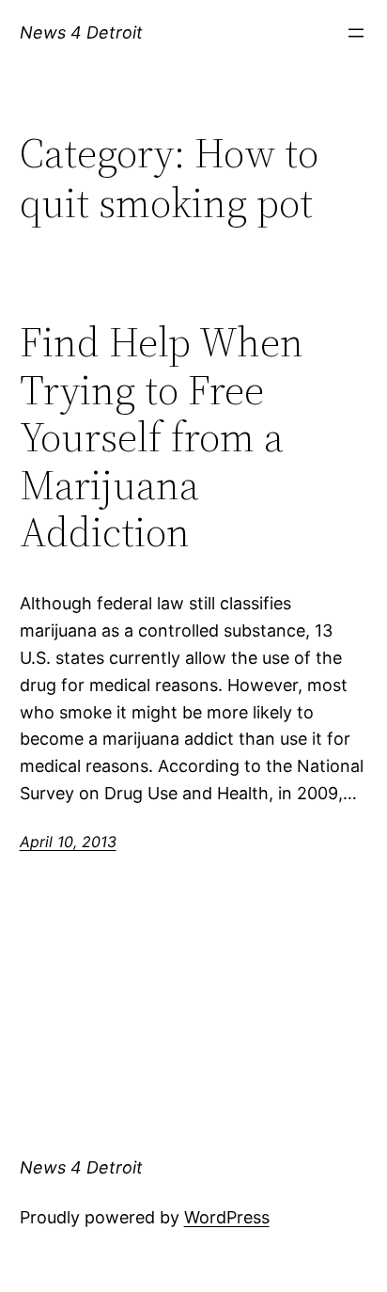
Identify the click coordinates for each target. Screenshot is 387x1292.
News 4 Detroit (81, 32)
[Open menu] (356, 33)
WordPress (227, 1217)
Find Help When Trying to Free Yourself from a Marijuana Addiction (161, 438)
